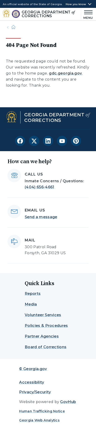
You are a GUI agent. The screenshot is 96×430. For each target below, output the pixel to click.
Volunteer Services (43, 315)
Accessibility (31, 382)
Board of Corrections (45, 347)
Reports (33, 293)
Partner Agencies (42, 336)
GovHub (68, 402)
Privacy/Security (35, 392)
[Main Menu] (87, 14)
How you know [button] (76, 4)
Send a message (41, 217)
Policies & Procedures (46, 325)
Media (31, 304)
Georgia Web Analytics (39, 420)
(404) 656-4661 (39, 187)
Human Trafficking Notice (42, 411)
